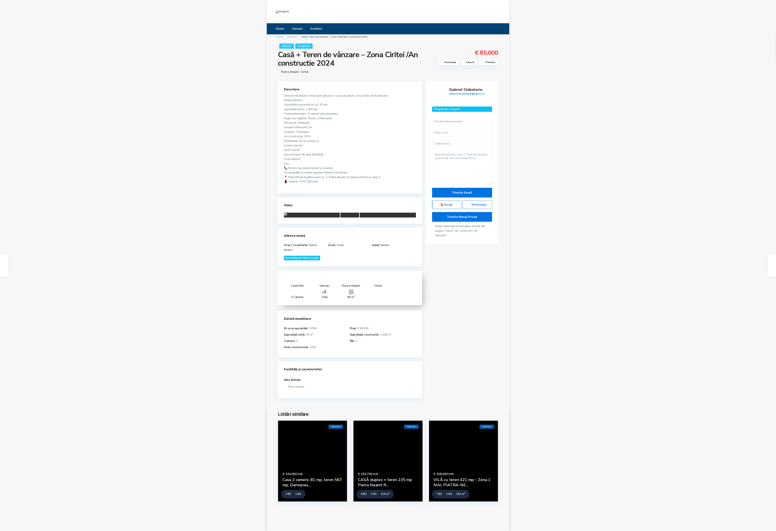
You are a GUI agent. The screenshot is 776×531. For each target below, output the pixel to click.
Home (280, 29)
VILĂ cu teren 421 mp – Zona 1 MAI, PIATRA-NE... (461, 482)
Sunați (447, 205)
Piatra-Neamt (290, 72)
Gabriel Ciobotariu (465, 89)
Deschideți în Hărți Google (302, 258)
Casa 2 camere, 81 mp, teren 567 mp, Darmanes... (312, 482)
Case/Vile (292, 36)
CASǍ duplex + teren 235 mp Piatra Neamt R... (385, 482)
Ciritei (304, 72)
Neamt (385, 245)
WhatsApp (478, 205)
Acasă (279, 36)
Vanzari (297, 29)
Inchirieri (316, 29)
